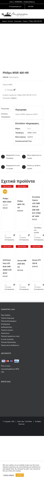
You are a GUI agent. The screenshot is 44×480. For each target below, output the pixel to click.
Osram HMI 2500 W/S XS (21, 264)
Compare (10, 90)
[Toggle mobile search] (38, 14)
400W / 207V (31, 133)
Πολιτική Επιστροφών (8, 321)
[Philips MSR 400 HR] (22, 45)
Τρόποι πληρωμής (7, 318)
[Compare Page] (14, 90)
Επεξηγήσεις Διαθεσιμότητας (6, 325)
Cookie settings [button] (8, 475)
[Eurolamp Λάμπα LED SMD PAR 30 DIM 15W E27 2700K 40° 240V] (37, 189)
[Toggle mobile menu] (42, 14)
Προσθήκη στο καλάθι (35, 230)
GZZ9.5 (30, 137)
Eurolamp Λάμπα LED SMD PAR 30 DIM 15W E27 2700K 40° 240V (36, 206)
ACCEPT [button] (20, 475)
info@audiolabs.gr (29, 2)
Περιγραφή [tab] (5, 108)
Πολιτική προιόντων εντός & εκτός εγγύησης (10, 337)
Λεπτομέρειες (8, 240)
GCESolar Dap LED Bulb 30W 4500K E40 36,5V (7, 266)
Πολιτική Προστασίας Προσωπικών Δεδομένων (10, 343)
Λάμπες (14, 98)
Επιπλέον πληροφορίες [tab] (5, 115)
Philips (29, 141)
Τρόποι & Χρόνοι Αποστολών (7, 331)
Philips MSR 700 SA (21, 204)
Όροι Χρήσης (5, 315)
